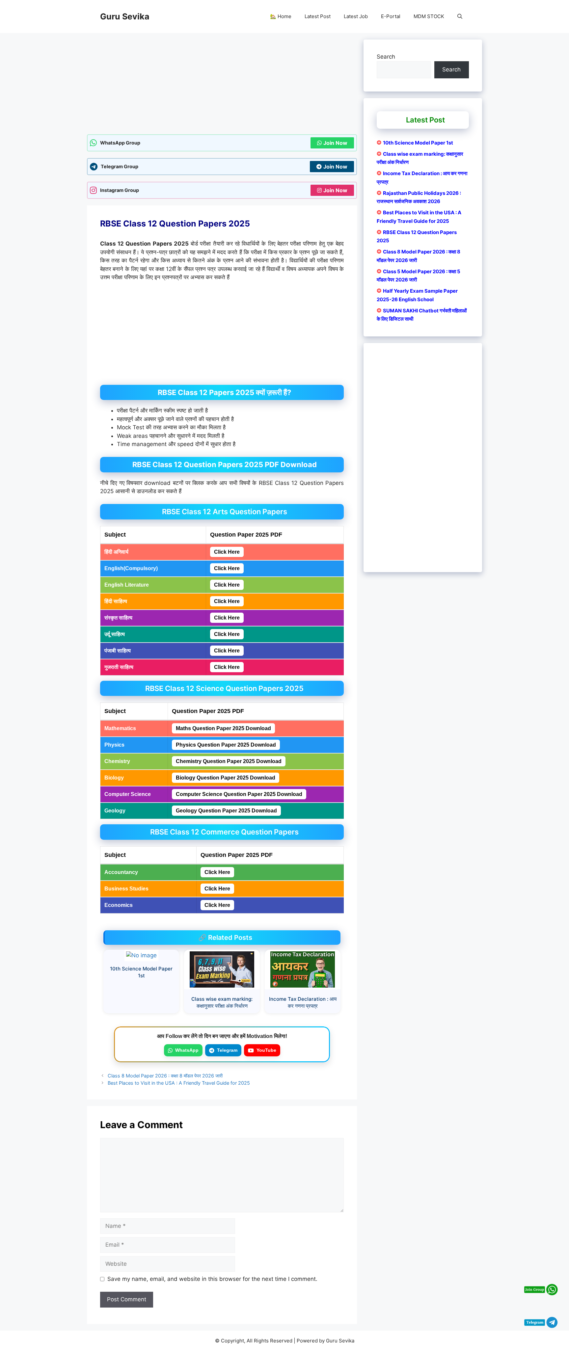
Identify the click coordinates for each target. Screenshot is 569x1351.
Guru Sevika (124, 16)
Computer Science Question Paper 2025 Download (239, 794)
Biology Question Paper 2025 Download (225, 778)
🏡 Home (280, 16)
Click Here (227, 552)
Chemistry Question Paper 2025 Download (229, 761)
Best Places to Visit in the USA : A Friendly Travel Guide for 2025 (179, 1083)
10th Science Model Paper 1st (418, 143)
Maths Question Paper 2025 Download (223, 728)
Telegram (227, 1050)
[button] (460, 16)
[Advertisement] (222, 86)
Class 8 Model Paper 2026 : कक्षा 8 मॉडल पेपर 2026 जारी (165, 1075)
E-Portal (390, 16)
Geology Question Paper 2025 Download (226, 810)
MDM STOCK (429, 16)
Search (386, 56)
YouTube (266, 1050)
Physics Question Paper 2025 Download (226, 745)
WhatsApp (187, 1050)
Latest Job (356, 16)
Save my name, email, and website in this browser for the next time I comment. (212, 1279)
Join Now (335, 143)
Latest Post (318, 16)
